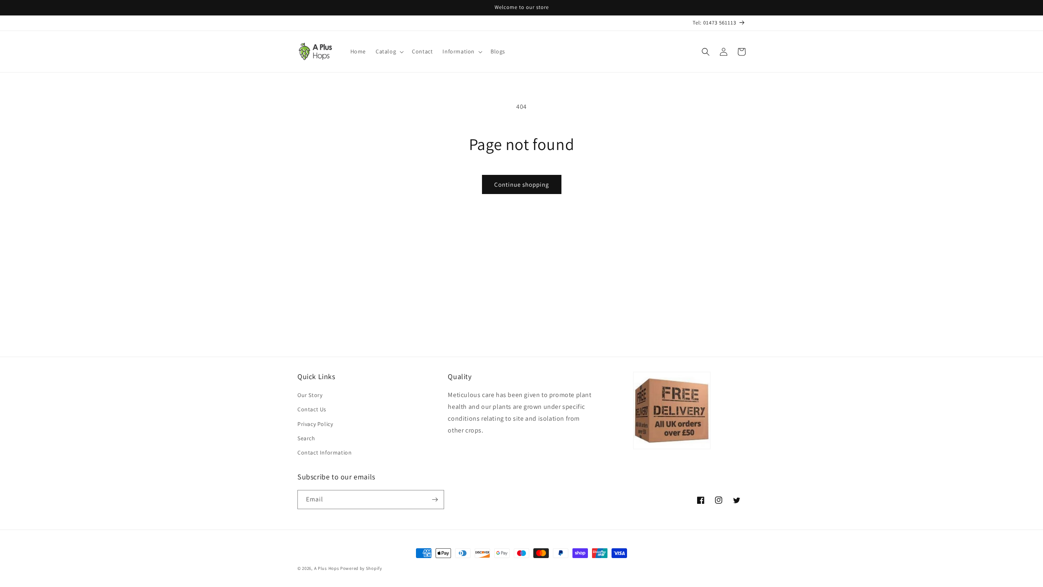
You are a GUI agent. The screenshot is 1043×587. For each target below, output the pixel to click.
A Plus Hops (326, 568)
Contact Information (324, 452)
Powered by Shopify (361, 568)
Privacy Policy (315, 424)
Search (306, 438)
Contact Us (311, 409)
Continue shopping (521, 184)
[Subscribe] (435, 499)
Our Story (309, 395)
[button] (389, 51)
